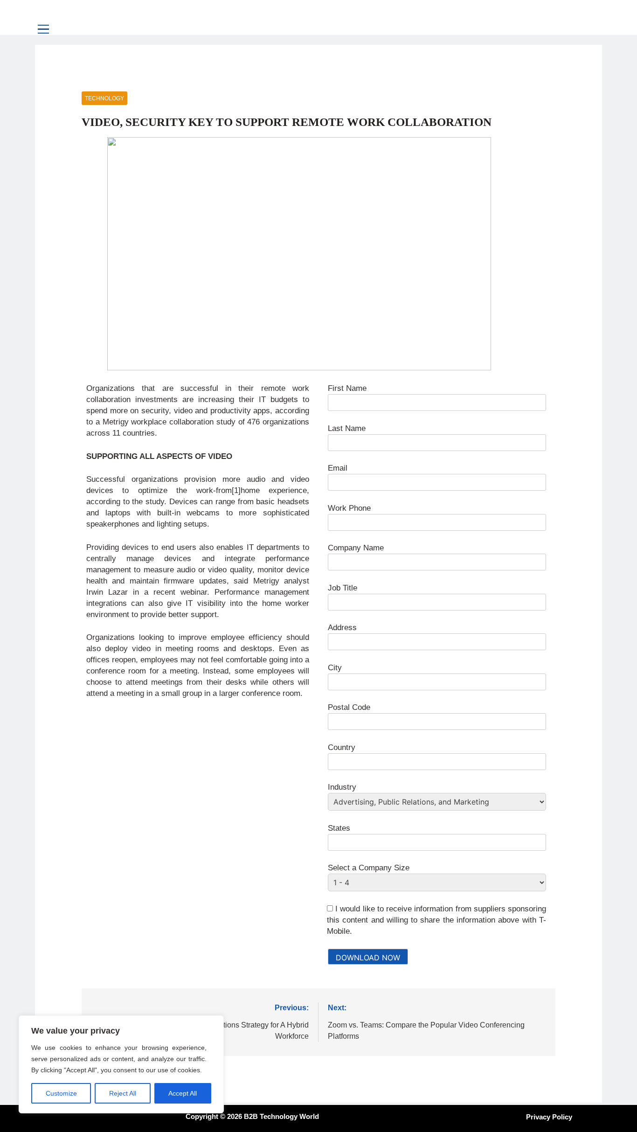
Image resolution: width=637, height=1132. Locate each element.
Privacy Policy (549, 1117)
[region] (121, 1064)
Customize (61, 1093)
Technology (104, 98)
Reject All (122, 1093)
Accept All (182, 1093)
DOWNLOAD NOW (368, 957)
